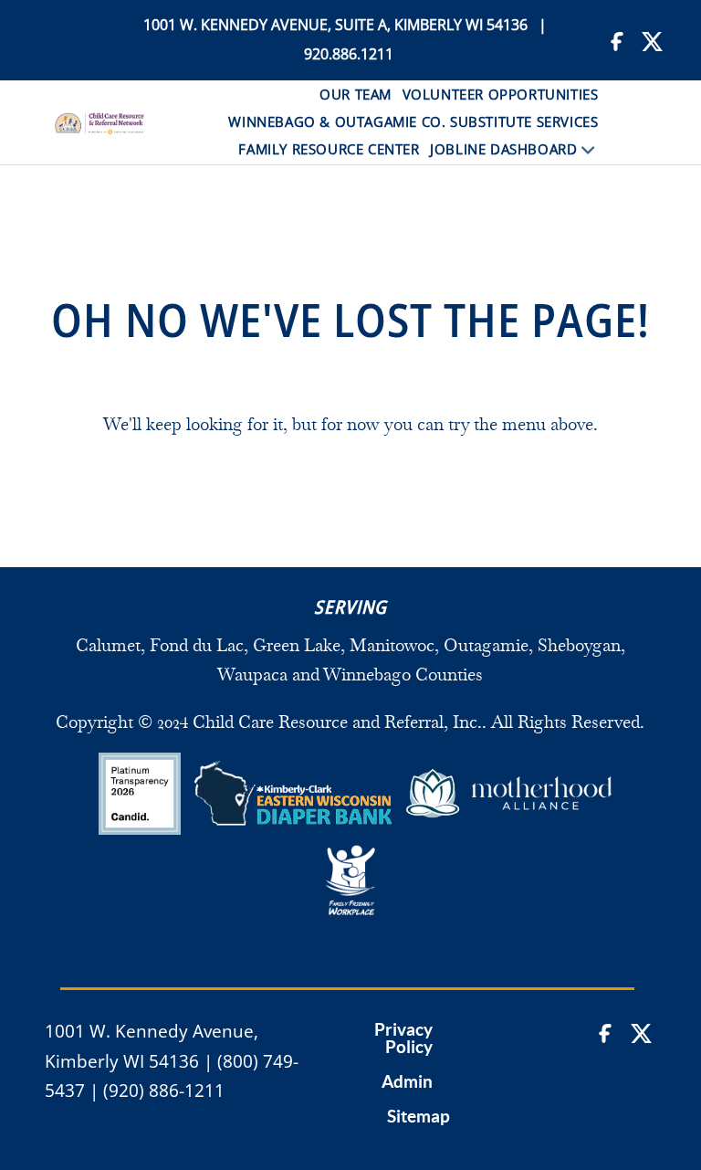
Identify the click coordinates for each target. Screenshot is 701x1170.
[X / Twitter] (652, 40)
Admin (407, 1082)
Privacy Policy (403, 1039)
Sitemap (418, 1117)
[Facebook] (619, 40)
